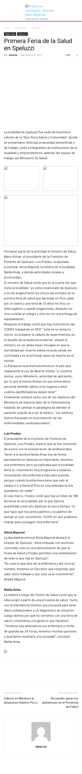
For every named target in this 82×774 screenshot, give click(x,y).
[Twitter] (17, 64)
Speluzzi (35, 27)
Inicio (7, 27)
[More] (45, 64)
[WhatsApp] (35, 64)
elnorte (13, 54)
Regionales (20, 27)
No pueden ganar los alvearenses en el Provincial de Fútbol (60, 703)
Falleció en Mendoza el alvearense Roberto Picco (21, 700)
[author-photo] (41, 741)
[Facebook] (8, 64)
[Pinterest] (26, 64)
